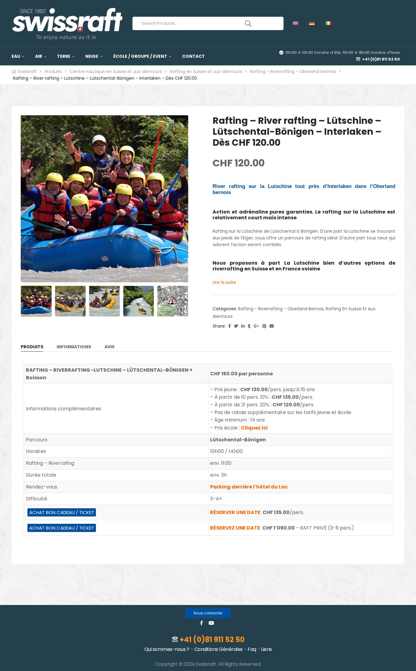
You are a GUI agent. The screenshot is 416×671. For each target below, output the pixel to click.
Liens (266, 649)
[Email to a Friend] (271, 326)
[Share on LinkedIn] (243, 326)
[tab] (32, 348)
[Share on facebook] (229, 326)
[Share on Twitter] (236, 326)
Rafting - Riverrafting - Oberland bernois (281, 309)
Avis (109, 347)
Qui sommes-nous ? (166, 649)
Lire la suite (224, 282)
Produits (32, 347)
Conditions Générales (218, 649)
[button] (208, 613)
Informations (74, 347)
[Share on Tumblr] (249, 326)
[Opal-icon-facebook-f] (201, 623)
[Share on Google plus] (256, 326)
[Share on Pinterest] (264, 326)
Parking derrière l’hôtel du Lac (249, 486)
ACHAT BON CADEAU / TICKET (61, 512)
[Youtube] (211, 623)
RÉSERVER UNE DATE (235, 512)
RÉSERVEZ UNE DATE (235, 527)
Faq (252, 649)
